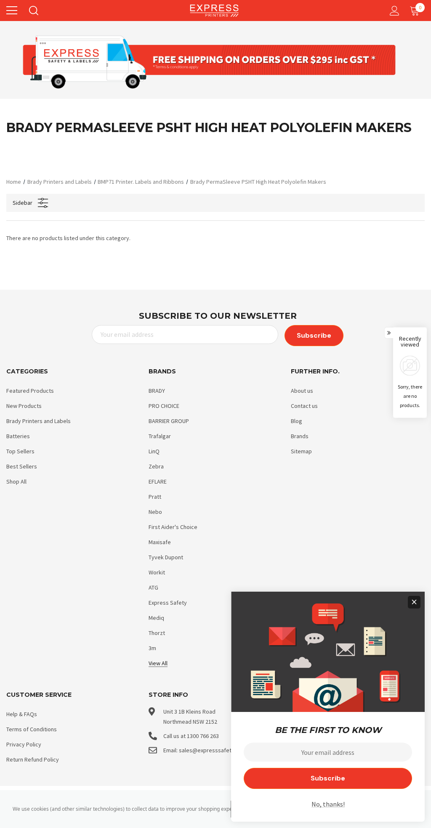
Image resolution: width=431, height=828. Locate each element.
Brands (300, 436)
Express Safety (168, 602)
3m (152, 648)
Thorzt (157, 633)
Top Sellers (20, 451)
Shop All (16, 481)
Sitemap (301, 451)
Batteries (18, 436)
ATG (153, 587)
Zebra (156, 466)
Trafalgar (160, 436)
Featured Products (30, 390)
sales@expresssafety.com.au (216, 750)
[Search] (33, 10)
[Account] (392, 11)
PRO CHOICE (164, 406)
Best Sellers (21, 466)
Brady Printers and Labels (38, 421)
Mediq (156, 618)
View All (158, 663)
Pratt (155, 496)
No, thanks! (328, 804)
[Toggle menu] (11, 10)
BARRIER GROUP (169, 421)
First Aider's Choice (173, 527)
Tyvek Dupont (166, 557)
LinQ (154, 451)
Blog (296, 421)
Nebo (155, 512)
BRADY (157, 390)
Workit (157, 572)
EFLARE (158, 481)
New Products (24, 406)
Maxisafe (160, 542)
